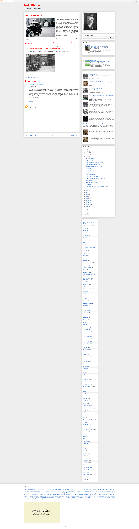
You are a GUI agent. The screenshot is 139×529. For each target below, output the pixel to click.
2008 (86, 149)
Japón (84, 352)
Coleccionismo (86, 272)
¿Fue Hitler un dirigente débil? (29, 489)
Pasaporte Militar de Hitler (89, 419)
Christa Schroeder (87, 267)
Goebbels (85, 319)
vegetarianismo (86, 474)
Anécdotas (30, 77)
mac (29, 105)
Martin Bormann (86, 384)
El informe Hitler (86, 300)
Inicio (53, 135)
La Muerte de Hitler (93, 109)
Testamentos (86, 457)
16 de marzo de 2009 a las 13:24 (40, 84)
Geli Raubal (85, 317)
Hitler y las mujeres (87, 336)
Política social (86, 427)
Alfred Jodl (85, 230)
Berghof (85, 255)
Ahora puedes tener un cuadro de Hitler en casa (97, 186)
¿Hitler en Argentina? (88, 225)
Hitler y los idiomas (87, 338)
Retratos (85, 436)
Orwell (84, 412)
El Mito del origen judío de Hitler (96, 81)
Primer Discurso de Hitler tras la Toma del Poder (94, 123)
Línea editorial (86, 379)
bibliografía (85, 260)
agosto (87, 198)
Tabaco (84, 455)
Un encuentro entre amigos (95, 88)
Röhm (84, 438)
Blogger (78, 526)
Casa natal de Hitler (87, 262)
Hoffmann (35, 77)
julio (87, 196)
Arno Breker (86, 242)
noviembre (88, 204)
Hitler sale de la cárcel (91, 174)
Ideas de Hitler (86, 349)
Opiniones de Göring (90, 158)
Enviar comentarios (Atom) (54, 140)
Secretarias (85, 443)
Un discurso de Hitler (90, 168)
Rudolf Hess (86, 441)
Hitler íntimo (86, 334)
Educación (85, 298)
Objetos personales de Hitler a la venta (94, 166)
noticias (85, 403)
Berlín (84, 257)
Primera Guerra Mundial (88, 429)
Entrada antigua (74, 135)
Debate (84, 286)
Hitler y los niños (87, 341)
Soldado (85, 446)
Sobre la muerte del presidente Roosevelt (95, 178)
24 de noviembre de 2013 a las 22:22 (38, 105)
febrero (87, 154)
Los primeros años (87, 381)
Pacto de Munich (87, 415)
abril (87, 190)
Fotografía (85, 312)
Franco (84, 315)
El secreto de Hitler (87, 303)
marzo (87, 156)
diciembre (88, 206)
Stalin (84, 450)
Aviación (85, 253)
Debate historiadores (88, 288)
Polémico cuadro (89, 180)
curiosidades (86, 281)
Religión (85, 434)
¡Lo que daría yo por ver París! (93, 164)
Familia (84, 308)
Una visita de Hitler (90, 170)
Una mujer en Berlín (87, 467)
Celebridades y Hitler (88, 265)
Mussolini (85, 396)
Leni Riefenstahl (86, 377)
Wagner (85, 479)
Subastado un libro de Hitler (92, 182)
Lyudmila (31, 84)
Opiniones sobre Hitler (94, 130)
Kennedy (85, 363)
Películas (85, 422)
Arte (84, 244)
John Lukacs (86, 359)
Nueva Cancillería (87, 405)
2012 (86, 213)
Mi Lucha (85, 388)
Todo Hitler (87, 45)
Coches (85, 269)
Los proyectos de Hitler (91, 172)
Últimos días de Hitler (88, 465)
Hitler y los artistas (90, 160)
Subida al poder (86, 453)
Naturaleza (85, 398)
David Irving (85, 284)
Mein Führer (32, 5)
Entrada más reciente (30, 135)
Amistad (85, 232)
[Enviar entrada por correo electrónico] (28, 75)
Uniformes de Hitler (93, 74)
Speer (84, 448)
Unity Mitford (86, 472)
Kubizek (85, 368)
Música (84, 393)
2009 (86, 151)
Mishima (85, 391)
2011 (86, 211)
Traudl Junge (86, 460)
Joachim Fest (86, 356)
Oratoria (85, 410)
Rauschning (85, 431)
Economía (85, 296)
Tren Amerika (86, 462)
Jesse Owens (86, 354)
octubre (88, 202)
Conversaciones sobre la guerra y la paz (88, 279)
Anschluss (85, 240)
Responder (31, 101)
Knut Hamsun (86, 366)
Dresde (84, 293)
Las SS (84, 374)
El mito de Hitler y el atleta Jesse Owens (95, 162)
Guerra (84, 322)
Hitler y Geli (88, 184)
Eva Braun (85, 305)
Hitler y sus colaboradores (89, 343)
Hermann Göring (87, 327)
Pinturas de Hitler (87, 424)
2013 (86, 214)
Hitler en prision (86, 331)
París (84, 417)
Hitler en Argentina (93, 137)
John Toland (86, 361)
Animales (85, 237)
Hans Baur (85, 324)
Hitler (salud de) (86, 329)
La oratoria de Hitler (93, 116)
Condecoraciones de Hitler (89, 274)
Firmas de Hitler (86, 310)
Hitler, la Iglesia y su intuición (92, 176)
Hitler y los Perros (93, 102)
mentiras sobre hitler (87, 386)
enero (87, 152)
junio (87, 194)
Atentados (85, 250)
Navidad (85, 400)
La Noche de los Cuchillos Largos (107, 494)
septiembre (88, 200)
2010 (86, 209)
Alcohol (84, 228)
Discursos (85, 291)
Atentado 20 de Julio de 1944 (90, 247)
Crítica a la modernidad (90, 60)
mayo (87, 192)
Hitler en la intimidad (90, 188)
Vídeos (84, 476)
